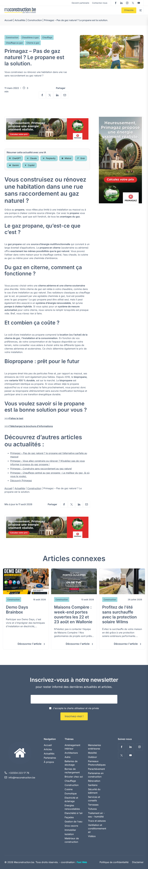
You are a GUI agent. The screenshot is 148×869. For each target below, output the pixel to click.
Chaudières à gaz (30, 37)
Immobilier (70, 829)
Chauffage (47, 37)
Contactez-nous (99, 3)
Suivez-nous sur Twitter (133, 3)
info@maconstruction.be (22, 777)
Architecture (71, 752)
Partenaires (50, 757)
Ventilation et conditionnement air (97, 828)
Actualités (20, 20)
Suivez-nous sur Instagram (127, 3)
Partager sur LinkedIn (57, 95)
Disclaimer (138, 862)
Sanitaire (92, 785)
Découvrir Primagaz (21, 480)
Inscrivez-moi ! (74, 716)
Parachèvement (96, 768)
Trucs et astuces (97, 820)
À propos (49, 762)
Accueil (8, 20)
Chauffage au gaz (14, 43)
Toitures (92, 808)
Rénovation (94, 780)
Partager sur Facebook (42, 95)
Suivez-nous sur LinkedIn (121, 3)
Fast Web (82, 862)
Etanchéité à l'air (74, 813)
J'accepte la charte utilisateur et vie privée (76, 708)
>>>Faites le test (13, 418)
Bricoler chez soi (74, 776)
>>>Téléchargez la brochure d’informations (28, 426)
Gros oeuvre (71, 825)
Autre (67, 757)
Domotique (71, 793)
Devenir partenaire (80, 3)
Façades (69, 817)
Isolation (69, 834)
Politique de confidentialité (114, 862)
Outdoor (92, 757)
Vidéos (92, 836)
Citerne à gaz (32, 43)
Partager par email (64, 95)
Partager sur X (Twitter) (49, 95)
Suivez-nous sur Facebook (116, 3)
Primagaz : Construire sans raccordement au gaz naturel (41, 468)
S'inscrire (128, 10)
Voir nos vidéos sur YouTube (139, 3)
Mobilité (92, 752)
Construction (34, 20)
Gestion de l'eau (73, 821)
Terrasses (93, 804)
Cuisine (69, 789)
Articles (48, 749)
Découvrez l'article (30, 643)
